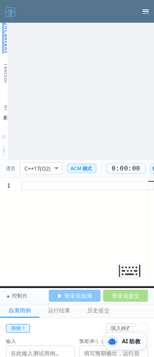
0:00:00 (126, 168)
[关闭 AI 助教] (93, 341)
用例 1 (18, 328)
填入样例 (121, 328)
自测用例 (20, 310)
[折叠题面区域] (4, 151)
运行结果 (59, 310)
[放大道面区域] (4, 137)
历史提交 (98, 310)
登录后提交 (125, 296)
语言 (10, 168)
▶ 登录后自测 (74, 296)
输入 (11, 341)
